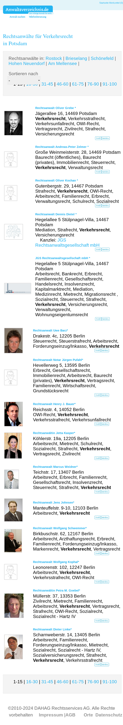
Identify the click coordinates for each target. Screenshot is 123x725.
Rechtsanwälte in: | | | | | (62, 61)
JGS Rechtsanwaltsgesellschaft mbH (67, 243)
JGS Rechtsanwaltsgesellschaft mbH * (62, 258)
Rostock (54, 58)
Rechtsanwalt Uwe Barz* (50, 330)
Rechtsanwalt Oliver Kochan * (56, 180)
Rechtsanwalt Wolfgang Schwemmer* (60, 528)
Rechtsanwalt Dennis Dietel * (56, 214)
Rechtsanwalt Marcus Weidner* (55, 466)
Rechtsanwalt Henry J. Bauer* (54, 404)
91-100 (110, 84)
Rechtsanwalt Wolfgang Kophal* (56, 562)
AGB (70, 714)
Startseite (104, 3)
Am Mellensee (62, 63)
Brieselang (76, 58)
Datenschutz (108, 714)
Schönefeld (102, 58)
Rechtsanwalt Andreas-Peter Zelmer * (62, 146)
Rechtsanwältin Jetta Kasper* (54, 433)
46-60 (62, 84)
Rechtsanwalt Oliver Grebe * (55, 108)
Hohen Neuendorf (27, 63)
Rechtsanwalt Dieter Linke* (52, 629)
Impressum (51, 714)
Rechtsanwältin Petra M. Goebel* (56, 590)
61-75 (78, 84)
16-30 (32, 681)
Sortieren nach (23, 73)
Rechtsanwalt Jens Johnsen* (53, 502)
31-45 (47, 84)
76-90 (93, 84)
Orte (88, 714)
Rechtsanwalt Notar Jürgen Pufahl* (58, 360)
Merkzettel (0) (116, 3)
